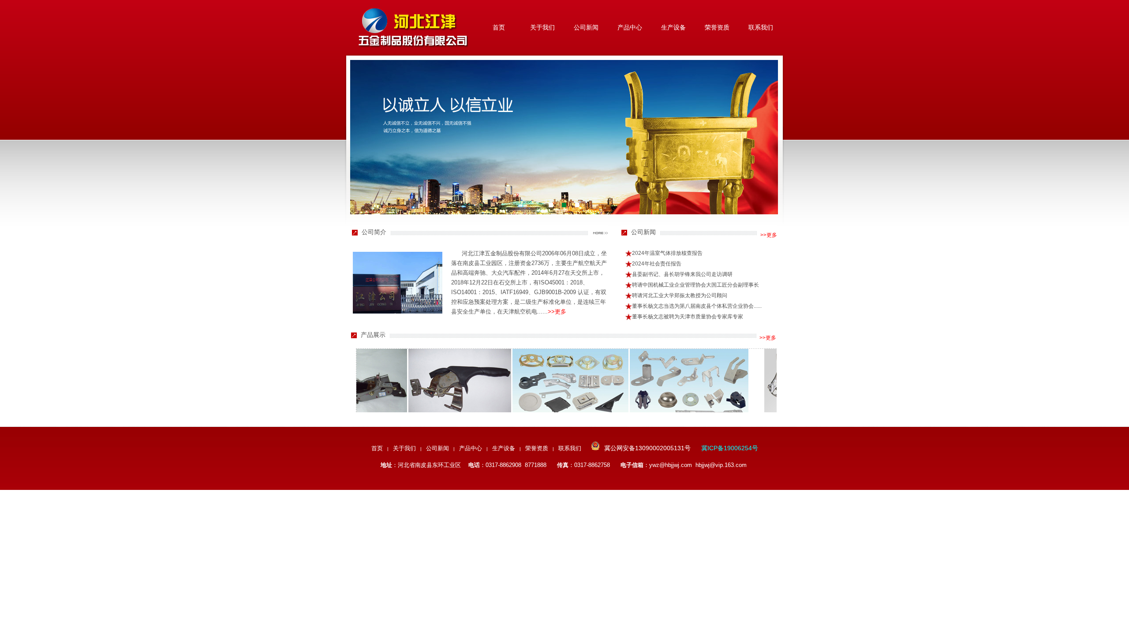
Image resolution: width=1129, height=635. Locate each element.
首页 (499, 27)
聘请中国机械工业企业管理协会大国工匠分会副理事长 (695, 285)
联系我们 (760, 27)
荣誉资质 (717, 27)
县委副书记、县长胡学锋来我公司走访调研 (682, 274)
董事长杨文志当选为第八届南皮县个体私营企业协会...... (697, 306)
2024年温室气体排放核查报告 (667, 253)
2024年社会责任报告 (656, 264)
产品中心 (629, 27)
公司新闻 (586, 27)
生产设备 (673, 27)
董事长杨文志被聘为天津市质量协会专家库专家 (687, 317)
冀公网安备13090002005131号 (647, 448)
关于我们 (542, 27)
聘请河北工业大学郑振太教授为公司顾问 (679, 295)
